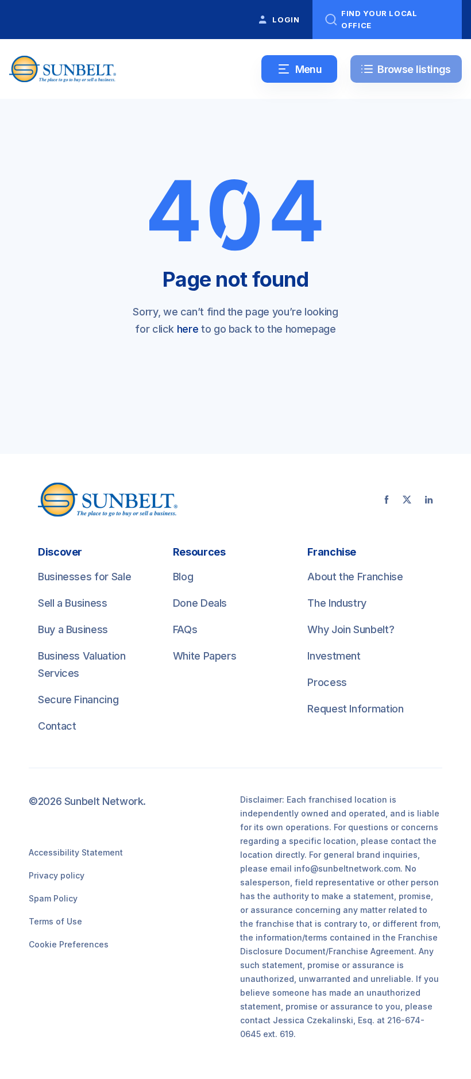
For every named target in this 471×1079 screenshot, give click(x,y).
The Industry (336, 603)
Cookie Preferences (69, 944)
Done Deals (200, 603)
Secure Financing (78, 699)
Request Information (355, 709)
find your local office (379, 19)
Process (326, 682)
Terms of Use (55, 921)
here (188, 329)
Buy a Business (73, 629)
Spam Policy (53, 898)
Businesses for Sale (84, 577)
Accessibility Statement (76, 852)
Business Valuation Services (82, 664)
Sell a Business (72, 603)
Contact (57, 726)
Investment (333, 656)
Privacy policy (56, 875)
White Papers (205, 656)
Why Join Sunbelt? (350, 629)
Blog (183, 577)
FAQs (185, 629)
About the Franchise (355, 577)
